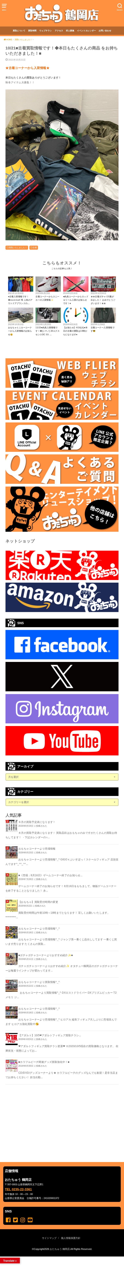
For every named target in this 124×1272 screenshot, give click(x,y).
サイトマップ (49, 1238)
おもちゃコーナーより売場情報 (37, 848)
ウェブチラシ (45, 30)
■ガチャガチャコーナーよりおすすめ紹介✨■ (45, 955)
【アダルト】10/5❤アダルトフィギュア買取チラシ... (49, 1035)
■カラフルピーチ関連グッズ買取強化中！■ (43, 1061)
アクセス (59, 30)
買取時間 (32, 30)
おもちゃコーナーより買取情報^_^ (39, 982)
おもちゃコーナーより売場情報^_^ (39, 928)
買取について (19, 30)
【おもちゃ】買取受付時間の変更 (38, 901)
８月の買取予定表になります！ (37, 821)
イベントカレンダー (86, 30)
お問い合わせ (105, 30)
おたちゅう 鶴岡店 (60, 1249)
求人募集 (70, 30)
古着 (35, 247)
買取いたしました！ (18, 247)
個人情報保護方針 (70, 1238)
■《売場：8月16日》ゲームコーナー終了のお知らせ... (50, 875)
